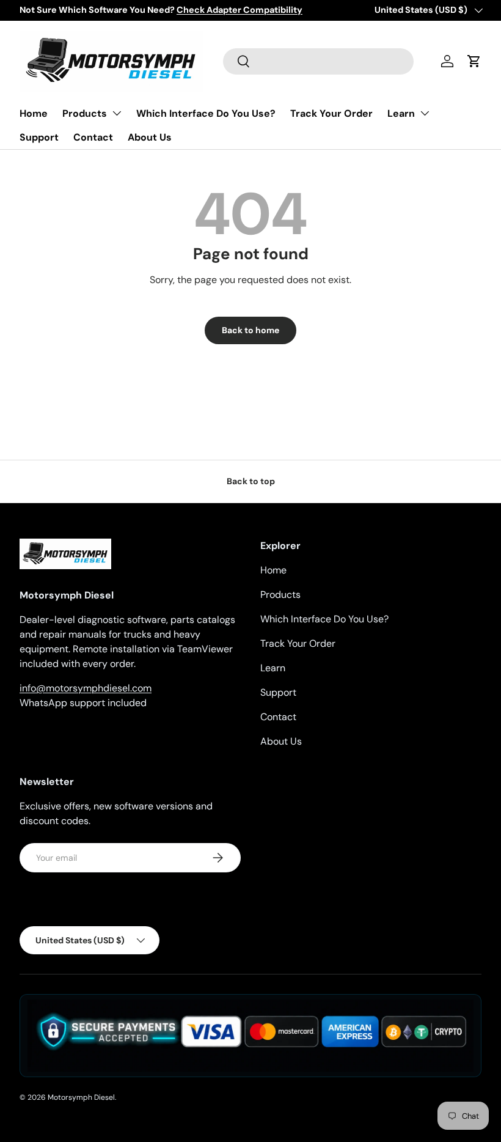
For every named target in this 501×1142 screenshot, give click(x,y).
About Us (150, 137)
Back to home (250, 330)
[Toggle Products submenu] (116, 113)
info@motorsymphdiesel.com (86, 688)
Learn (401, 113)
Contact (93, 137)
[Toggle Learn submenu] (424, 113)
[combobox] (318, 61)
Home (34, 113)
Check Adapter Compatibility (239, 9)
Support (39, 137)
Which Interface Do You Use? (206, 113)
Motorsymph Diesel (81, 1097)
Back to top (251, 481)
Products (84, 113)
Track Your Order (331, 113)
